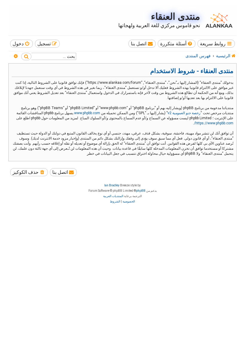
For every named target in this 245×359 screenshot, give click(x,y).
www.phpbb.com (87, 113)
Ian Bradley (112, 185)
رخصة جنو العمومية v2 (184, 113)
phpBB (141, 190)
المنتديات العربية (113, 196)
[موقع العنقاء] (217, 20)
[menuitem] (177, 44)
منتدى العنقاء (175, 16)
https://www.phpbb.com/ (213, 123)
